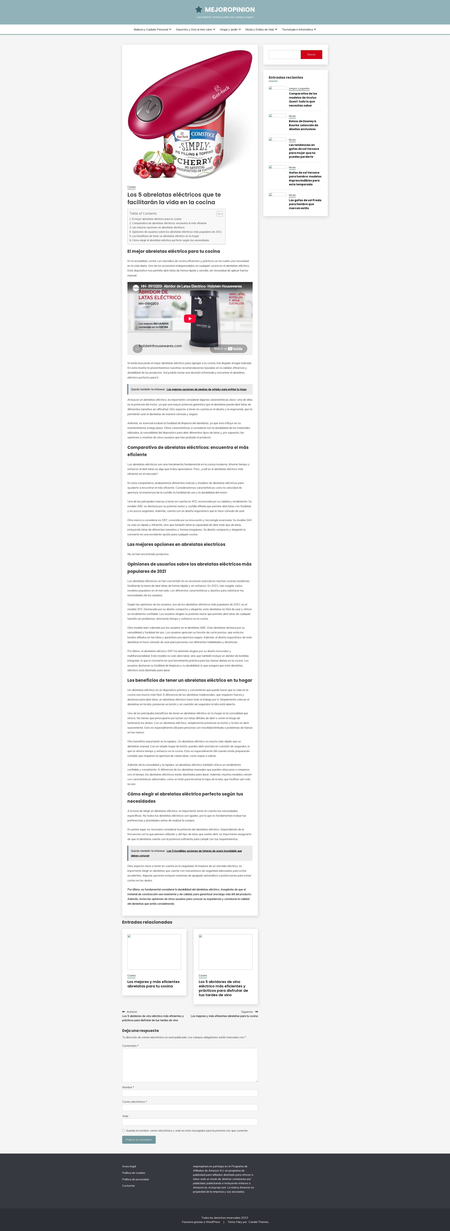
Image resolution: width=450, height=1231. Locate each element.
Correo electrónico (134, 1101)
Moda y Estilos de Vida (259, 29)
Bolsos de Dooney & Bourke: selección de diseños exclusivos (303, 125)
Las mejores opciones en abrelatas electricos (158, 227)
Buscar (312, 54)
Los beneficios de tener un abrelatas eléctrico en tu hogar (165, 236)
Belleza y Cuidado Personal (151, 29)
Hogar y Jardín (229, 29)
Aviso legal (129, 1166)
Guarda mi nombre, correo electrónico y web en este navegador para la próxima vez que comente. (187, 1130)
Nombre (128, 1087)
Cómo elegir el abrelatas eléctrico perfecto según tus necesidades (170, 240)
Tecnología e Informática (297, 29)
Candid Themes (258, 1222)
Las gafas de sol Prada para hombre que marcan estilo (305, 204)
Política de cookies (133, 1172)
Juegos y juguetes (299, 88)
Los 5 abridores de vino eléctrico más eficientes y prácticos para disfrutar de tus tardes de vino (223, 988)
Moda (292, 116)
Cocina (131, 187)
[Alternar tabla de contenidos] (218, 214)
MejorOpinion (230, 9)
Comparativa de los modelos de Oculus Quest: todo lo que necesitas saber (303, 99)
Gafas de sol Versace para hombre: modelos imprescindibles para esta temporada (305, 178)
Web (125, 1116)
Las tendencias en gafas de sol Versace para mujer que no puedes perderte (304, 151)
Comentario (130, 1045)
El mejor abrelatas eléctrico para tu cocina (156, 219)
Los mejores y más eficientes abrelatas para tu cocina (153, 984)
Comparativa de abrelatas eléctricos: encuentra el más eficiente (169, 223)
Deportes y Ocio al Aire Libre (194, 29)
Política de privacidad (135, 1179)
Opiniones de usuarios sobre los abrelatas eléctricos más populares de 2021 (177, 231)
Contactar (128, 1185)
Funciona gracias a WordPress (201, 1222)
